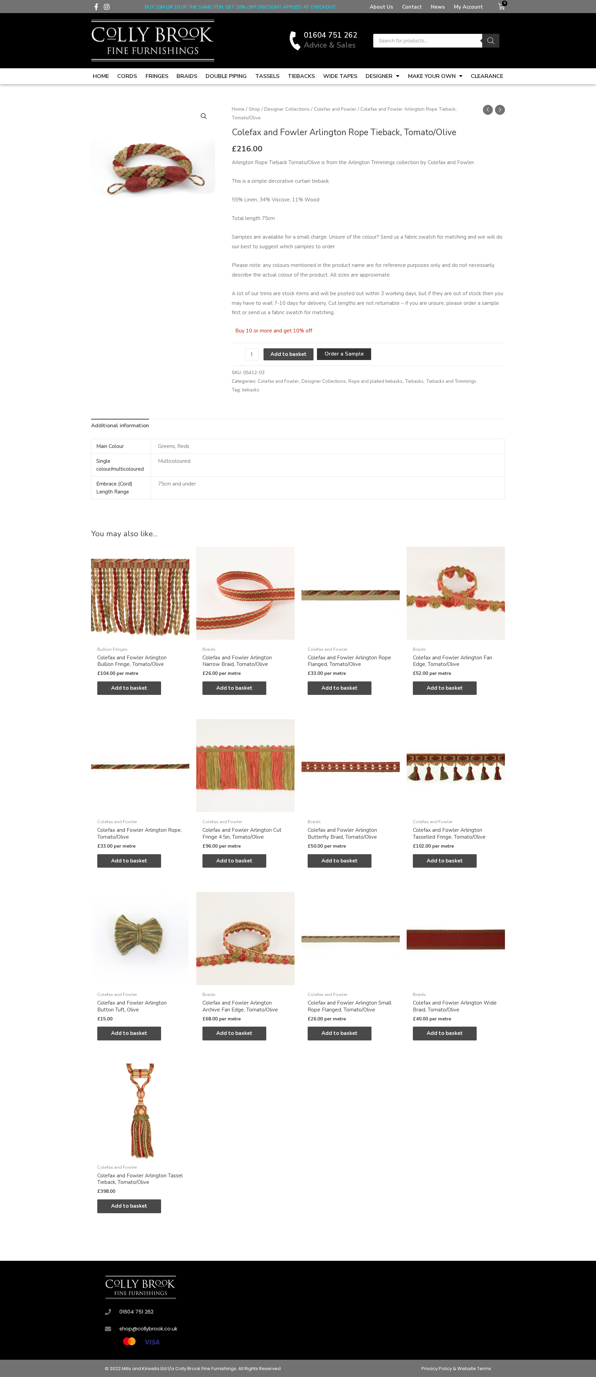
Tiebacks (301, 76)
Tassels (267, 76)
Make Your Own (432, 76)
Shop (254, 109)
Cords (127, 76)
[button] (204, 116)
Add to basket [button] (129, 688)
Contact (412, 6)
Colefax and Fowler (335, 109)
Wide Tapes (340, 76)
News (438, 6)
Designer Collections (287, 109)
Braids (187, 76)
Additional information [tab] (120, 425)
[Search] (490, 41)
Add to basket (288, 354)
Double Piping (226, 76)
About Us (381, 6)
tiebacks (250, 390)
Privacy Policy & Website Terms (456, 1368)
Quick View (140, 636)
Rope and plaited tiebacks (375, 381)
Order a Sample (344, 353)
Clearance (487, 76)
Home (101, 76)
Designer (379, 76)
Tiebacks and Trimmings (451, 381)
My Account (468, 6)
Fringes (157, 76)
